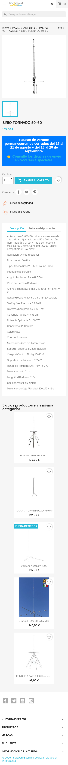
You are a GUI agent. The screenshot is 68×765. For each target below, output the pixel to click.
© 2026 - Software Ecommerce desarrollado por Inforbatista (29, 759)
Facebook (5, 700)
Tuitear (26, 192)
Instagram (31, 700)
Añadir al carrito (33, 180)
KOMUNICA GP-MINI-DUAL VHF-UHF (34, 510)
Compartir (18, 192)
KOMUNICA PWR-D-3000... (34, 455)
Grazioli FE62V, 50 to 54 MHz (34, 620)
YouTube (22, 700)
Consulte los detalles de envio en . (36, 158)
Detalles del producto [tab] (42, 228)
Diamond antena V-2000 (34, 565)
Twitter (13, 700)
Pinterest (34, 192)
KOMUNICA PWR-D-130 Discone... (34, 676)
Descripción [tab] (16, 228)
